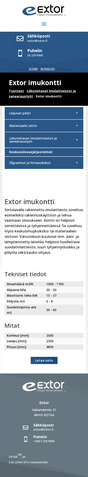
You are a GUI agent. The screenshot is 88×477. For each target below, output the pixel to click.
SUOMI (33, 69)
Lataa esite (44, 360)
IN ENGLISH (48, 69)
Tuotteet (16, 91)
